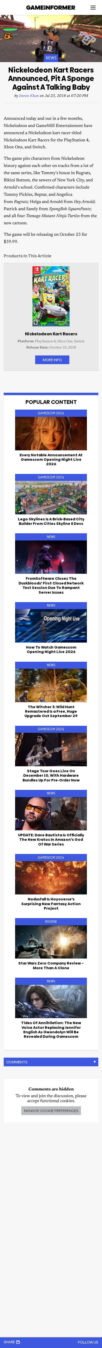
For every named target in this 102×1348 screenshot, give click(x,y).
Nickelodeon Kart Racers (51, 334)
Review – (51, 965)
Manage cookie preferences (51, 1110)
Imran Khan (29, 96)
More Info (52, 359)
